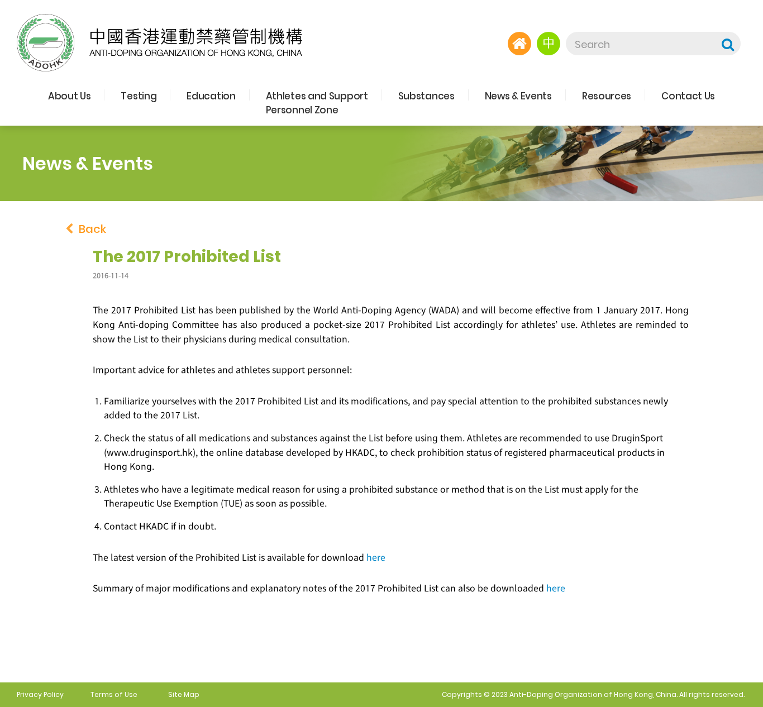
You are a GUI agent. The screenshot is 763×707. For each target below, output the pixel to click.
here (375, 557)
